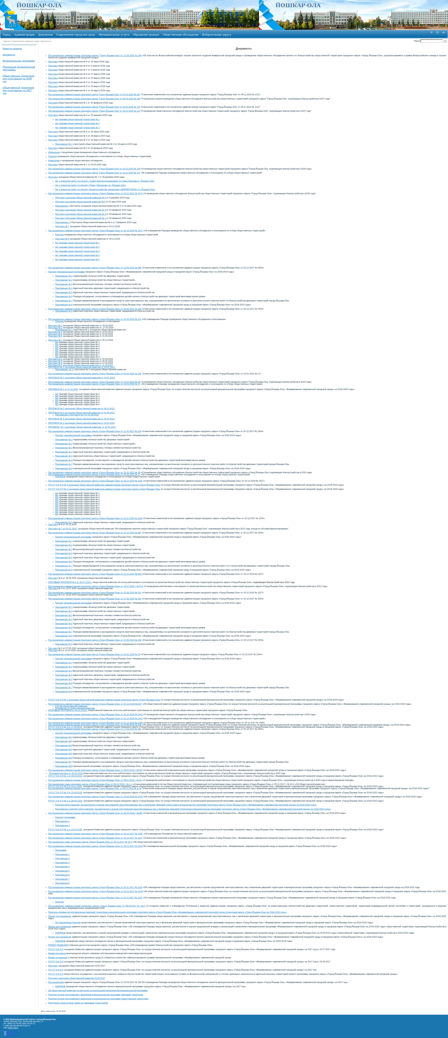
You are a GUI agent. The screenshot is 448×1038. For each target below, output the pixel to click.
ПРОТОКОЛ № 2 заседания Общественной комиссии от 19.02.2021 (81, 423)
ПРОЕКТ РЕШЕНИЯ (58, 945)
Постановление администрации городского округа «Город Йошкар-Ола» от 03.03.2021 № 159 (94, 309)
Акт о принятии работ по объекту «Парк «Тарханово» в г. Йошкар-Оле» (90, 185)
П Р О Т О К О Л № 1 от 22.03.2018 (65, 830)
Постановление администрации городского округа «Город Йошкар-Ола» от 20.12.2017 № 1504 (95, 846)
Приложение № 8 (63, 305)
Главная (6, 41)
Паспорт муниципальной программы (66, 272)
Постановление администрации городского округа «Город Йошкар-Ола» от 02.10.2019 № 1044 (95, 714)
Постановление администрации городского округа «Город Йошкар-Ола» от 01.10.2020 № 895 (95, 574)
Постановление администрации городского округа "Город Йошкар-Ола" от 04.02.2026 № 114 (94, 111)
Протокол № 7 (62, 226)
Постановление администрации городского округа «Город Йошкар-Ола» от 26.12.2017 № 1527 (95, 838)
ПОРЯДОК (60, 477)
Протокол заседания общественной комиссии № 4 (80, 202)
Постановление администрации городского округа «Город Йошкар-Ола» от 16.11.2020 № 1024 (95, 518)
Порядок (52, 156)
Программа (60, 850)
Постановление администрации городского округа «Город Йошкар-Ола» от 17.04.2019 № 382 (94, 729)
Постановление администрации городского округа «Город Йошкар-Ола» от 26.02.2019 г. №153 (95, 770)
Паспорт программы (65, 817)
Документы (45, 34)
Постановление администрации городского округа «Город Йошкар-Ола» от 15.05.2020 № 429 (94, 640)
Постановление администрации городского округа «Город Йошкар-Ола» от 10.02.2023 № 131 (94, 319)
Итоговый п (54, 773)
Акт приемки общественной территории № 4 (77, 255)
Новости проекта (12, 48)
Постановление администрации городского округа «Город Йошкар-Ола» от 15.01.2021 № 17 (94, 475)
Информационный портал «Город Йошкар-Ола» (37, 9)
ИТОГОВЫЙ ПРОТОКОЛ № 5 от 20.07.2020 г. (70, 582)
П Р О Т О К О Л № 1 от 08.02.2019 (65, 776)
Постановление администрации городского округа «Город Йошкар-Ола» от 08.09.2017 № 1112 (97, 906)
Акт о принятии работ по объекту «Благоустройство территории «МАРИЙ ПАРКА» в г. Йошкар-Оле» (105, 189)
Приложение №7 (63, 762)
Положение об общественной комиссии (75, 708)
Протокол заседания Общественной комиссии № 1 (80, 218)
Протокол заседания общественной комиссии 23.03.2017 (76, 978)
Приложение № (63, 741)
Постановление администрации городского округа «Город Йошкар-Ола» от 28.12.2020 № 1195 (95, 481)
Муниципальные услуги (114, 34)
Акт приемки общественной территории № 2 (77, 123)
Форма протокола (57, 953)
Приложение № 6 (63, 296)
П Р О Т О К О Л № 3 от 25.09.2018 (65, 793)
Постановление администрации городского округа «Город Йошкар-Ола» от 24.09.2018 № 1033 (95, 797)
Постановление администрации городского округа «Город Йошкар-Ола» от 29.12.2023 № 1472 (95, 231)
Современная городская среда (75, 34)
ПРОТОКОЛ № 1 (81, 378)
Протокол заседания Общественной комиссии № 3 (80, 210)
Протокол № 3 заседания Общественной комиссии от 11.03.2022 (80, 365)
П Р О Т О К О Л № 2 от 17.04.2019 (65, 727)
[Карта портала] (443, 34)
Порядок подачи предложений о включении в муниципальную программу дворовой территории (95, 995)
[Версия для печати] (437, 34)
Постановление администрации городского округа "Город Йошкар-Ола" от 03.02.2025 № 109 (94, 169)
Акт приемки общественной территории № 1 (77, 119)
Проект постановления (59, 916)
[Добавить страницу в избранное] (431, 34)
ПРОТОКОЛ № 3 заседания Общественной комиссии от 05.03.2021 (81, 419)
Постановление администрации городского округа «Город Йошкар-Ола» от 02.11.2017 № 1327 (95, 898)
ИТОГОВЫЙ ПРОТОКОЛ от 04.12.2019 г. (68, 710)
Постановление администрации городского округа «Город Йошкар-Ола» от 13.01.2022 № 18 (94, 382)
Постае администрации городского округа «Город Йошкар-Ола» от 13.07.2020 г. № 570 (95, 586)
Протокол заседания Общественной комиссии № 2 (80, 214)
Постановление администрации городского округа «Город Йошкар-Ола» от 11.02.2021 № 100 (94, 431)
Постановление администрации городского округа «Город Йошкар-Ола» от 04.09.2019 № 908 (94, 725)
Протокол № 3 (55, 332)
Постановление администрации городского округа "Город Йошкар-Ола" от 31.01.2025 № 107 (94, 173)
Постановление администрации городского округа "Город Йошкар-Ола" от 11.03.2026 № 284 (95, 55)
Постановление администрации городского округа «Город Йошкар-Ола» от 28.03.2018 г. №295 (95, 813)
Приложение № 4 (63, 288)
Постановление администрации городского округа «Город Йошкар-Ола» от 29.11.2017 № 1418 (95, 891)
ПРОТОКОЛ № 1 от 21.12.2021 (63, 389)
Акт (56, 342)
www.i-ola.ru (13, 1028)
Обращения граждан (146, 34)
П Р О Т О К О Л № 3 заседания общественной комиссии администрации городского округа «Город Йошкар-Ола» (104, 485)
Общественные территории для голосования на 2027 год (18, 90)
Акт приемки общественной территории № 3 (77, 128)
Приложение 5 (62, 871)
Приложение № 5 (63, 292)
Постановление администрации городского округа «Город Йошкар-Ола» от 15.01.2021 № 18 (94, 472)
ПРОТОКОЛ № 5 (81, 409)
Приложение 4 (62, 867)
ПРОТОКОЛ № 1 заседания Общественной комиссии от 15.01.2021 (82, 427)
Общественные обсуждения (180, 34)
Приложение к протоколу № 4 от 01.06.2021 (77, 415)
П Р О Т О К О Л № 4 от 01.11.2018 (65, 786)
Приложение (61, 206)
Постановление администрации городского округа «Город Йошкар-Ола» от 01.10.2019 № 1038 (95, 723)
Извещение (54, 152)
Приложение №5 (63, 754)
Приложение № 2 (63, 280)
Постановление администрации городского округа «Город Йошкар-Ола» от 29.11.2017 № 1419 (95, 887)
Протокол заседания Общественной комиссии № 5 (80, 198)
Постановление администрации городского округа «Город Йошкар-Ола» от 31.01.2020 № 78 (94, 654)
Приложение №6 (63, 758)
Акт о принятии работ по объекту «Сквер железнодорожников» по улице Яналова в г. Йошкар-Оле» (105, 181)
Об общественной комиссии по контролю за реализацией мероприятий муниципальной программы (98, 990)
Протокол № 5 (55, 336)
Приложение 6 (62, 875)
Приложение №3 (63, 745)
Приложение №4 (63, 750)
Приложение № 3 (63, 284)
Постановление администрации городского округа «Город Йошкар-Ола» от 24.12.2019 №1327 (95, 704)
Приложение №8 (63, 766)
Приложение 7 (62, 879)
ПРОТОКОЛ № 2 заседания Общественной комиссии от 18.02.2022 (81, 367)
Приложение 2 (62, 821)
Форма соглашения (57, 958)
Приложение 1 (62, 222)
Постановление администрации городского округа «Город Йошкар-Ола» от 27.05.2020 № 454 (94, 599)
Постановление (56, 982)
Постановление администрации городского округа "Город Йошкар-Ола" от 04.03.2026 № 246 (94, 99)
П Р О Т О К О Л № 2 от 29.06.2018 (65, 801)
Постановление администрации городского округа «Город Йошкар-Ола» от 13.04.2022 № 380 (94, 268)
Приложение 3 (62, 826)
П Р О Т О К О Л (55, 949)
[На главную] (11, 28)
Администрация (24, 34)
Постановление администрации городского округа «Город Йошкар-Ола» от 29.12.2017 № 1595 (95, 834)
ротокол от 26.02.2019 (71, 773)
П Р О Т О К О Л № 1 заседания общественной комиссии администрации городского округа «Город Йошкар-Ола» (104, 700)
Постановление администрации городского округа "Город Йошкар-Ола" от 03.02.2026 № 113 (94, 107)
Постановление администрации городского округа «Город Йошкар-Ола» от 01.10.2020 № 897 (94, 533)
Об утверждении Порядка (68, 923)
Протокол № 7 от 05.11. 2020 (62, 529)
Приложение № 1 (63, 144)
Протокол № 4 (55, 334)
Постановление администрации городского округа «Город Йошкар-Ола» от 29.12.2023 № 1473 (95, 193)
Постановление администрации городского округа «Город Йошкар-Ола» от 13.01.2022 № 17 (94, 384)
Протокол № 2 (55, 328)
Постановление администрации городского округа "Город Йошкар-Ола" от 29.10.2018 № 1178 (94, 788)
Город (6, 34)
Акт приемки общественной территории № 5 (77, 259)
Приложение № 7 (63, 301)
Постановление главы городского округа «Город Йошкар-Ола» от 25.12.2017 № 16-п (90, 842)
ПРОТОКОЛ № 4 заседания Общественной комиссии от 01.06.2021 (81, 413)
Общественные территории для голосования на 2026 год (18, 78)
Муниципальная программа (19, 60)
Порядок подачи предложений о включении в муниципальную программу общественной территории (98, 999)
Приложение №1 (63, 737)
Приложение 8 (62, 883)
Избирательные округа (216, 34)
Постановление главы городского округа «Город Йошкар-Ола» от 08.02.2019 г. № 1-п (90, 784)
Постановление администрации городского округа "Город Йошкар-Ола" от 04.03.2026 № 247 (94, 95)
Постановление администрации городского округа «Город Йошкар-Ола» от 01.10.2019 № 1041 (95, 719)
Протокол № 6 (62, 239)
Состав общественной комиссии (71, 706)
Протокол (53, 62)
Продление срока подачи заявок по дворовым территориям (78, 1003)
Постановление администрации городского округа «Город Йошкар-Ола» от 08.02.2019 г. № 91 (95, 780)
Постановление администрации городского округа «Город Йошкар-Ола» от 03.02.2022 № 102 (94, 374)
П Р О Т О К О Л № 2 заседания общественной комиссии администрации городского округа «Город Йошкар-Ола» (104, 489)
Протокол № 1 (55, 326)
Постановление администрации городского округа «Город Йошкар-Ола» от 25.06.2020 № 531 (94, 593)
